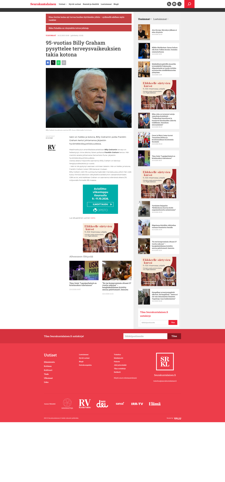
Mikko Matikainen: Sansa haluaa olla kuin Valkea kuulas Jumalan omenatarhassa (165, 49)
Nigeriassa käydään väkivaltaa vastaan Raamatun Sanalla (164, 226)
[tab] (144, 18)
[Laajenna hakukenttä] (189, 4)
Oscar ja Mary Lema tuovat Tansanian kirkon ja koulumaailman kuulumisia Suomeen (163, 138)
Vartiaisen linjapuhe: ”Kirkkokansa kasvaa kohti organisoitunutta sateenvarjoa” (164, 208)
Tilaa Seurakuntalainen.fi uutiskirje (154, 314)
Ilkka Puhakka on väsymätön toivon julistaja (69, 28)
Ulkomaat (51, 35)
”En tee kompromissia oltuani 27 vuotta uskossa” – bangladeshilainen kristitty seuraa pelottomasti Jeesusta (116, 286)
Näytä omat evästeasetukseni (125, 378)
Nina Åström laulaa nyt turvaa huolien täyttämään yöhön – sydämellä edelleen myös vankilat (86, 18)
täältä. (93, 218)
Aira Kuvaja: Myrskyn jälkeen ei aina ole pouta (164, 31)
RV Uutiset (49, 138)
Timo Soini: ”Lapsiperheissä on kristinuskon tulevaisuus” (83, 284)
